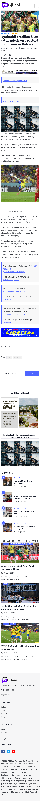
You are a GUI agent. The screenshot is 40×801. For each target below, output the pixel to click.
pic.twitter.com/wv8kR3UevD (14, 314)
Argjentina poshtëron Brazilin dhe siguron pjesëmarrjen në (18, 607)
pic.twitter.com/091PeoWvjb (14, 272)
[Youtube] (13, 751)
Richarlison (17, 357)
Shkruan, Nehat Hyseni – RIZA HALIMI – (24, 482)
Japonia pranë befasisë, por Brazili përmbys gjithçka (18, 567)
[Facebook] (3, 751)
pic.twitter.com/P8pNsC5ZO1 (14, 292)
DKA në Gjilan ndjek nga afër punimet (25, 512)
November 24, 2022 (11, 280)
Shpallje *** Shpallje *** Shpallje (15, 81)
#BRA (35, 266)
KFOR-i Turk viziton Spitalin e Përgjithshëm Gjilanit (25, 497)
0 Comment (25, 48)
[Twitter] (8, 751)
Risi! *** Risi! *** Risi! (11, 101)
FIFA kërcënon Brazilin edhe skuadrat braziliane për (20, 647)
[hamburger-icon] (36, 6)
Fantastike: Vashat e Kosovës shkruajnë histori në (25, 527)
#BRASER (7, 269)
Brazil (9, 357)
